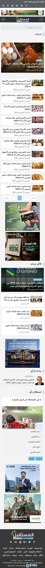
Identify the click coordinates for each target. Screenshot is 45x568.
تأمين (25, 552)
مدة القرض (35, 436)
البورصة (29, 548)
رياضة (35, 555)
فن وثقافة (28, 555)
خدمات (21, 555)
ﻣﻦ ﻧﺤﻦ (20, 560)
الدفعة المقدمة (34, 441)
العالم (41, 555)
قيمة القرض (35, 452)
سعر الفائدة (35, 431)
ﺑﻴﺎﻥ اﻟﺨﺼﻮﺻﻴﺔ (29, 560)
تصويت (39, 459)
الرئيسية (39, 27)
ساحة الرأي (6, 555)
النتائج (31, 459)
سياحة (5, 548)
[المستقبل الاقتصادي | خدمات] (22, 19)
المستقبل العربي (9, 552)
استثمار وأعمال (20, 548)
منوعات (14, 555)
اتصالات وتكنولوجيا (35, 552)
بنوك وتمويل (38, 548)
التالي (6, 198)
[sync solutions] (31, 566)
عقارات (19, 552)
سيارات (11, 548)
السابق (33, 198)
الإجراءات (36, 447)
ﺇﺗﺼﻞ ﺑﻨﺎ (13, 560)
